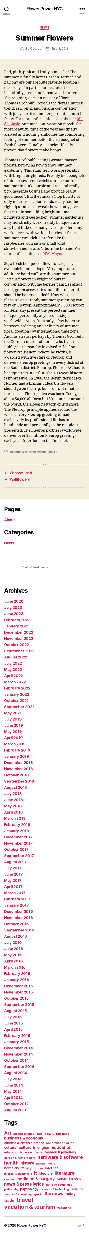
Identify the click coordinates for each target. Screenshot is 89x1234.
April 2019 (13, 738)
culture (10, 1147)
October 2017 (16, 849)
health (11, 1163)
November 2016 (18, 918)
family (38, 1152)
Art (7, 1133)
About (9, 520)
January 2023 (16, 626)
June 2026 (13, 601)
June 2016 (13, 949)
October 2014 (16, 1060)
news (75, 1178)
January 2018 (16, 831)
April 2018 (13, 812)
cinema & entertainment (24, 1143)
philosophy (11, 1189)
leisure (52, 452)
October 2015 (16, 998)
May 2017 (13, 880)
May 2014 (13, 1091)
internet (51, 1168)
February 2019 (17, 750)
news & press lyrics (24, 1184)
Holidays (40, 1163)
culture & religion (34, 1147)
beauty (49, 1133)
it (35, 1173)
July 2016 (13, 942)
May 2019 (13, 731)
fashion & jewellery (60, 1152)
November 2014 (18, 1054)
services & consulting (17, 1194)
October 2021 (16, 700)
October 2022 (16, 645)
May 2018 (13, 806)
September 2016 (19, 930)
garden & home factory (19, 1157)
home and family (18, 1168)
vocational (64, 1207)
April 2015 (13, 1029)
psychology (29, 1189)
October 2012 (16, 1104)
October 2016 (16, 924)
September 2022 (19, 651)
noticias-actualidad (59, 1184)
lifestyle (46, 1173)
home (51, 1163)
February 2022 (17, 688)
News (44, 27)
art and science (23, 1133)
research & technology (54, 1189)
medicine (9, 1179)
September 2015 (19, 1004)
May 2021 (13, 713)
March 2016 (14, 967)
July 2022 (13, 663)
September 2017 (19, 855)
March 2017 (14, 893)
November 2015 (18, 992)
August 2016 (15, 936)
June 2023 (13, 614)
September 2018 (19, 781)
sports (38, 1194)
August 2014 (15, 1073)
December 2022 (18, 632)
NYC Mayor (52, 253)
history (27, 1163)
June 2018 (13, 800)
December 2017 (18, 837)
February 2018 (17, 824)
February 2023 (17, 620)
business (62, 1133)
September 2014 (19, 1066)
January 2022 (16, 694)
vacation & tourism (29, 1206)
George (35, 48)
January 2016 (16, 980)
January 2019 (16, 756)
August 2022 (15, 657)
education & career (18, 1152)
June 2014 (13, 1085)
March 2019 (14, 744)
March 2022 (15, 682)
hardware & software (60, 1157)
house (38, 1168)
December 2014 (18, 1048)
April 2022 (13, 676)
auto (39, 1133)
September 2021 (19, 707)
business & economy (23, 1138)
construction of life (60, 1143)
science (77, 1189)
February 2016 (17, 973)
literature (65, 1173)
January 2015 (16, 1042)
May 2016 (13, 955)
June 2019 (13, 725)
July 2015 (13, 1017)
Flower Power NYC (44, 9)
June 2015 (13, 1023)
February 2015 (17, 1035)
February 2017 (17, 899)
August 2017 (15, 862)
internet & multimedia (18, 1173)
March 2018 (14, 818)
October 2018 (16, 775)
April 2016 (13, 961)
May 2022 (13, 669)
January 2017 (16, 905)
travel (24, 1199)
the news (53, 1193)
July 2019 (13, 719)
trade (9, 1200)
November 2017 (18, 843)
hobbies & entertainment (28, 452)
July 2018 (13, 793)
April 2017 (13, 887)
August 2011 (15, 1110)
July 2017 (13, 868)
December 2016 (18, 911)
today (70, 1194)
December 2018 (18, 762)
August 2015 (15, 1011)
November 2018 (18, 769)
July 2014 (13, 1079)
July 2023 (13, 607)
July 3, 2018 (60, 48)
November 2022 (18, 638)
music (62, 1179)
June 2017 (13, 874)
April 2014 (13, 1097)
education (61, 1147)
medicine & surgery (35, 1178)
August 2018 (15, 787)
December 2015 (18, 986)
